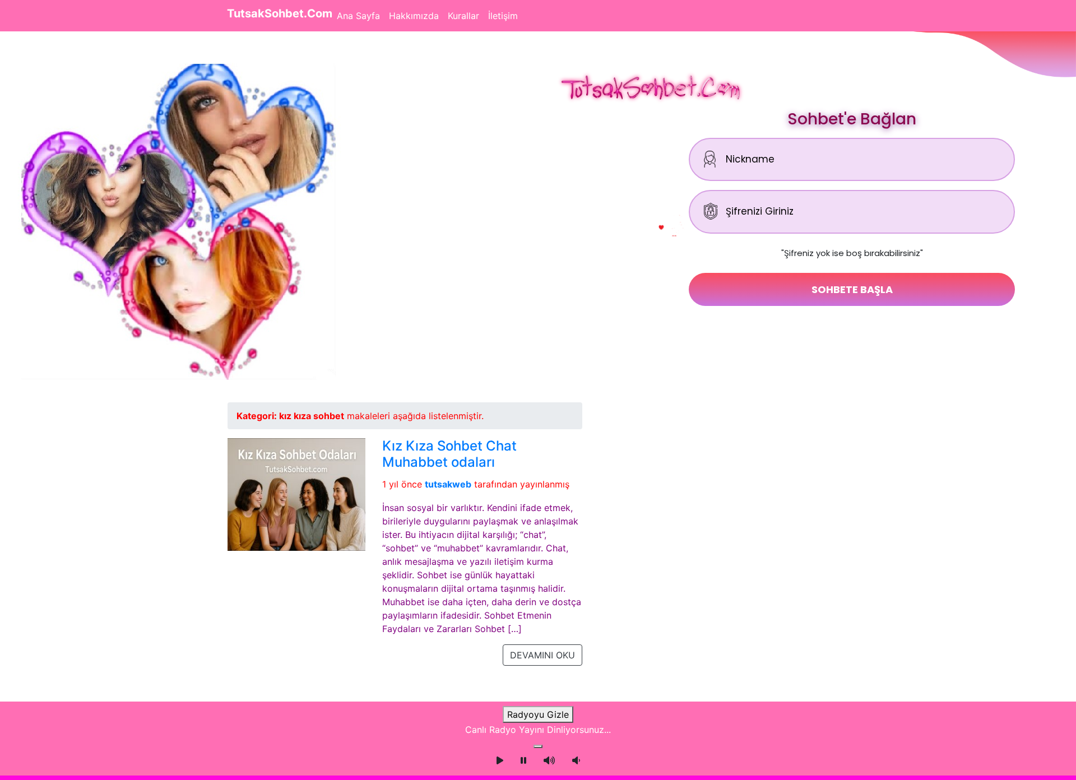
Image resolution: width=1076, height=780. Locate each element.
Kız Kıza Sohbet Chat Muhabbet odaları (449, 454)
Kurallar (463, 15)
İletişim (503, 15)
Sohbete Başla (852, 289)
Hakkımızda (414, 15)
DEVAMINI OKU (542, 655)
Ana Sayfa (358, 15)
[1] (538, 746)
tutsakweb (448, 484)
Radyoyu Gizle (538, 714)
